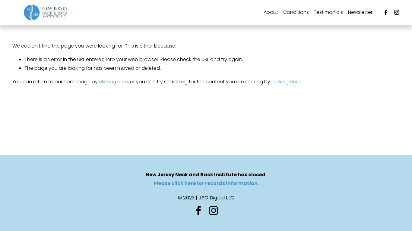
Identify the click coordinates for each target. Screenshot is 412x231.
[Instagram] (397, 12)
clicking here (113, 81)
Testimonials (328, 12)
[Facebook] (386, 12)
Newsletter (360, 12)
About (271, 12)
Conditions (296, 12)
